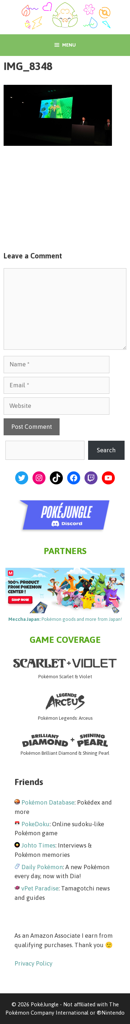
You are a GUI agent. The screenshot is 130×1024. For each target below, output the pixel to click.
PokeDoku (35, 824)
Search (106, 450)
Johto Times (38, 845)
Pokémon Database (47, 802)
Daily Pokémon (42, 867)
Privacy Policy (33, 963)
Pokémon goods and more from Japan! (65, 619)
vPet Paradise (39, 888)
